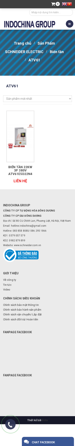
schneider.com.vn (30, 245)
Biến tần (57, 52)
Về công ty (9, 279)
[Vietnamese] (69, 4)
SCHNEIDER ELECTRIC (24, 52)
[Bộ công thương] (21, 254)
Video (6, 289)
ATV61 (34, 60)
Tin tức (7, 284)
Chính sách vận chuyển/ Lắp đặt (22, 314)
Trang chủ (22, 43)
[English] (64, 4)
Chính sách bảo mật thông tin (21, 304)
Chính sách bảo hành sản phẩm (22, 309)
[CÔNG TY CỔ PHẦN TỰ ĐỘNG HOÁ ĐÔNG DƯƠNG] (29, 23)
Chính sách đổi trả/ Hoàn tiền (20, 319)
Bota (45, 420)
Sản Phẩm (46, 43)
